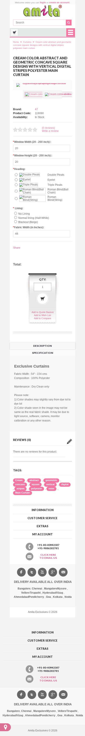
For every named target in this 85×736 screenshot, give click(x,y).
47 (36, 109)
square (35, 484)
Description (42, 345)
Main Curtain (22, 492)
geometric (51, 480)
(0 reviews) (48, 127)
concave (20, 484)
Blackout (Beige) (28, 222)
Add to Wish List (42, 315)
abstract (34, 480)
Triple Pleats (55, 184)
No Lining (24, 213)
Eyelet (51, 179)
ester (51, 488)
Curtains (27, 42)
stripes (20, 488)
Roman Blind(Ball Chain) (58, 191)
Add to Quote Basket (43, 312)
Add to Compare (42, 318)
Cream (19, 480)
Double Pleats (56, 174)
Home (16, 42)
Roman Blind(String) (55, 198)
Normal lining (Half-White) (33, 217)
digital (64, 484)
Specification (42, 352)
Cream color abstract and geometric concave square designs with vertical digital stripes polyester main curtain (42, 45)
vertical (50, 484)
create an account (59, 2)
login (43, 2)
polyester (36, 488)
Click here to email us (48, 556)
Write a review (50, 131)
